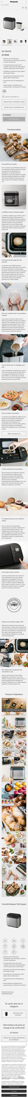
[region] (14, 1070)
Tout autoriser (14, 1095)
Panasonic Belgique (5, 4)
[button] (4, 41)
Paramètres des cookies (14, 1087)
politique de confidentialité (19, 1078)
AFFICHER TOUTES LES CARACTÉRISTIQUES (8, 993)
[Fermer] (26, 1044)
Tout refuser (14, 1091)
